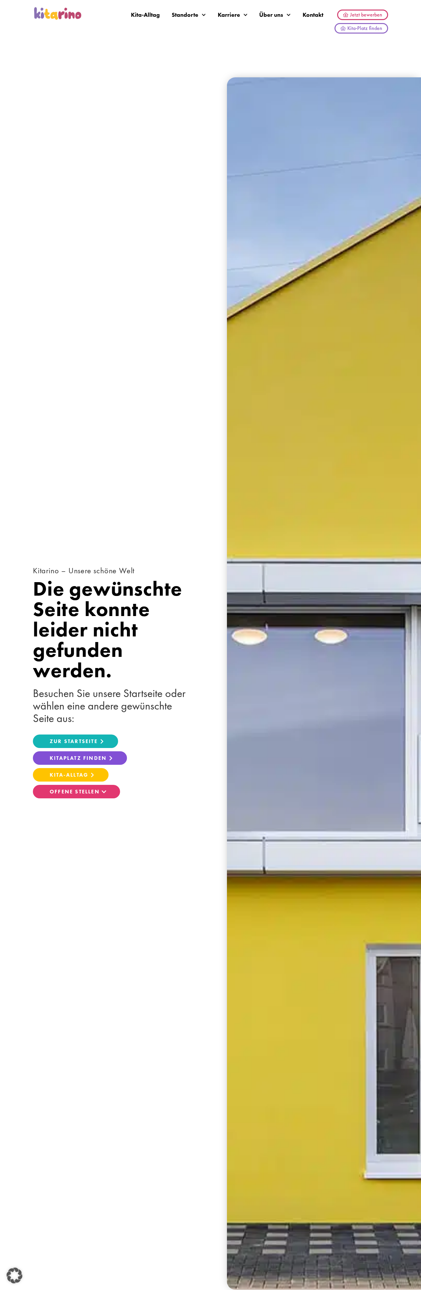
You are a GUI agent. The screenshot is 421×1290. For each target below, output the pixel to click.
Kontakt (313, 14)
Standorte (185, 14)
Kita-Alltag (145, 14)
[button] (14, 1275)
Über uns (271, 14)
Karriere (229, 14)
